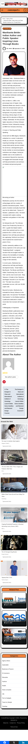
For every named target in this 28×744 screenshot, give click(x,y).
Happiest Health (5, 443)
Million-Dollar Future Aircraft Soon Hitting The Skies (13, 495)
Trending (4, 706)
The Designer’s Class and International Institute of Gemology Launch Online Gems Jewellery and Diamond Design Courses (9, 401)
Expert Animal (5, 554)
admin (10, 48)
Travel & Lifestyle (7, 702)
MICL (3, 528)
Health (4, 685)
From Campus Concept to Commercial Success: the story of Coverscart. (12, 638)
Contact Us (13, 723)
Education (5, 677)
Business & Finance (8, 669)
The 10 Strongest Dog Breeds (9, 552)
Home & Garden (6, 689)
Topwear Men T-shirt (7, 577)
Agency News (7, 28)
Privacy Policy (21, 723)
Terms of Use (14, 727)
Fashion (4, 681)
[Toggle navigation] (2, 10)
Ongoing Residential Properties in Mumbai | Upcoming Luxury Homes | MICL (13, 525)
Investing (4, 498)
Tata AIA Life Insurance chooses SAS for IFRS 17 (12, 620)
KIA (2, 471)
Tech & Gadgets (6, 698)
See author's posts (10, 377)
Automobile (5, 665)
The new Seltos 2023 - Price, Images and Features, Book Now (12, 467)
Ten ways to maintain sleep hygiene (11, 441)
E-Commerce (6, 673)
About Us (5, 723)
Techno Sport (5, 579)
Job (3, 694)
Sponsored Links (7, 446)
